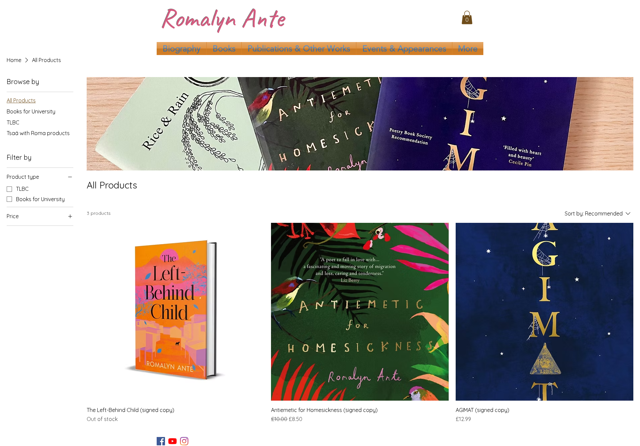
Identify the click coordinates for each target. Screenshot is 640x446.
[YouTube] (172, 441)
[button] (467, 17)
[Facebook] (161, 441)
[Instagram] (184, 441)
